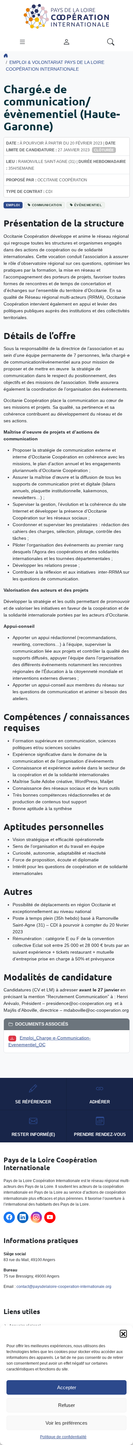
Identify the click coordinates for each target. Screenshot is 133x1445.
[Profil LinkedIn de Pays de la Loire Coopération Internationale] (22, 1217)
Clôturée (104, 150)
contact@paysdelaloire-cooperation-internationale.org (63, 1286)
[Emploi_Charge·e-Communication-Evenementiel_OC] (13, 1037)
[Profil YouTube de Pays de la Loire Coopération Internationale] (50, 1217)
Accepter (66, 1387)
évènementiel (88, 205)
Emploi (13, 205)
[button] (123, 1333)
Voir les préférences (66, 1423)
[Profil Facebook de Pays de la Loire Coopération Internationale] (9, 1217)
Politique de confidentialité (63, 1437)
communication (47, 205)
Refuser (66, 1405)
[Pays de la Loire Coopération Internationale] (66, 15)
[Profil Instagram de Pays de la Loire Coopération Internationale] (36, 1217)
